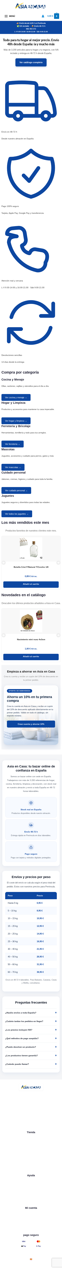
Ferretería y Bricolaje (31, 1149)
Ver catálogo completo (31, 62)
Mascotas (31, 1154)
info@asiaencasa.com (28, 1120)
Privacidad (24, 1266)
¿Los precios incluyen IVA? (18, 1030)
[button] (3, 562)
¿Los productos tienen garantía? (21, 1055)
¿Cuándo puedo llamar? (17, 1064)
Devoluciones (31, 1203)
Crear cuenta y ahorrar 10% (31, 724)
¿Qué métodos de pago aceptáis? (22, 1038)
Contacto (31, 1187)
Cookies (37, 1266)
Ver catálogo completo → (31, 1170)
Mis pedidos (31, 1225)
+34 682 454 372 (25, 1115)
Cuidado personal (31, 1160)
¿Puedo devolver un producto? (20, 1047)
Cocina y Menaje (31, 1139)
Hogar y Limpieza (31, 1144)
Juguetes (31, 1165)
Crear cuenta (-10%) (31, 1219)
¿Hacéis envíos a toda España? (20, 1013)
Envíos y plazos (31, 1197)
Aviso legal (9, 1266)
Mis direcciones (31, 1230)
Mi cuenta (31, 1214)
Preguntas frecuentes (31, 1192)
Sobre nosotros (31, 1182)
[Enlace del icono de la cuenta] (43, 16)
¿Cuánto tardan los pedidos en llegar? (24, 1021)
